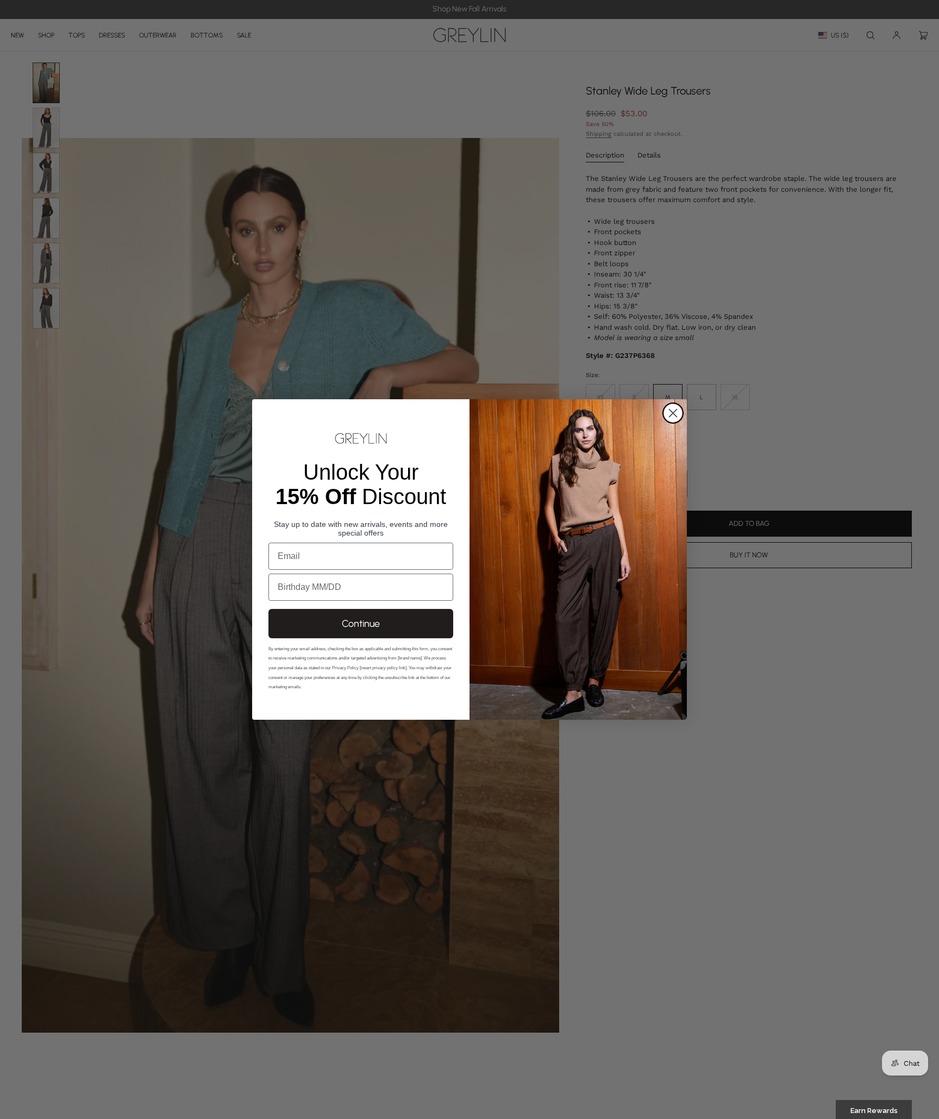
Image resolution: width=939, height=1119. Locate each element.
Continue (361, 624)
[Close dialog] (673, 413)
